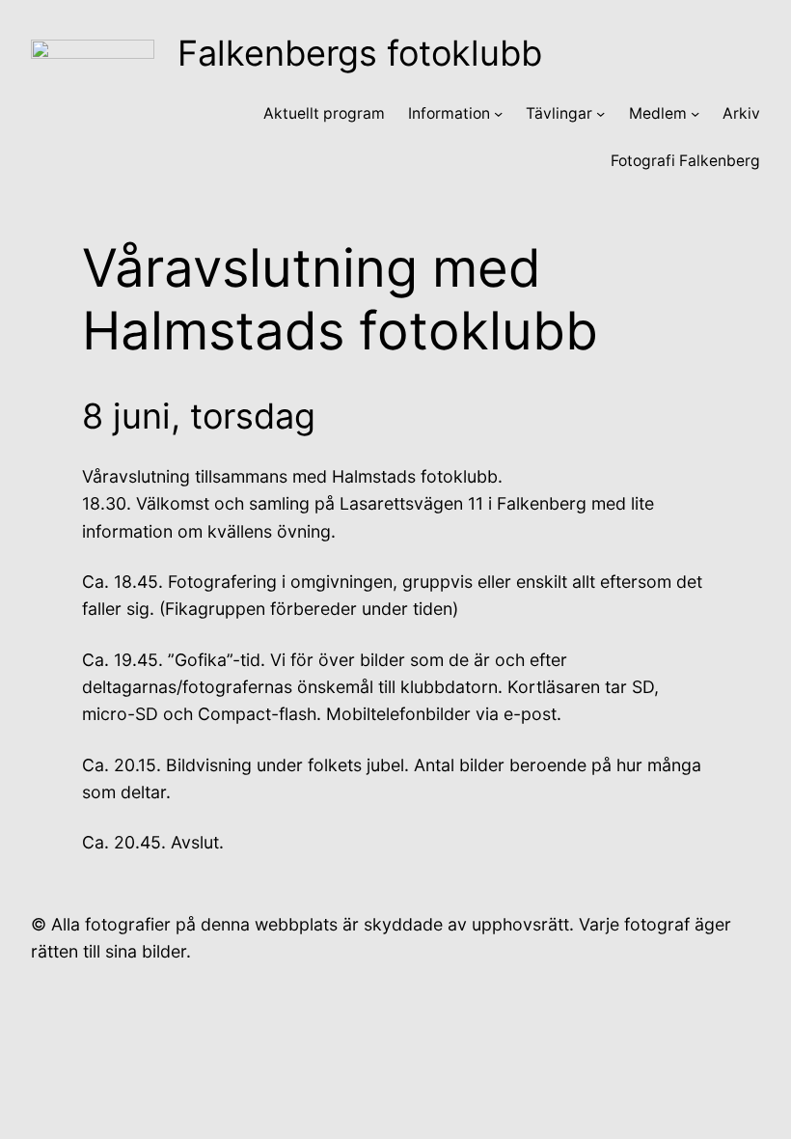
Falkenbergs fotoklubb (359, 53)
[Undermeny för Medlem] (695, 113)
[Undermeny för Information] (498, 113)
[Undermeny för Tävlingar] (600, 113)
